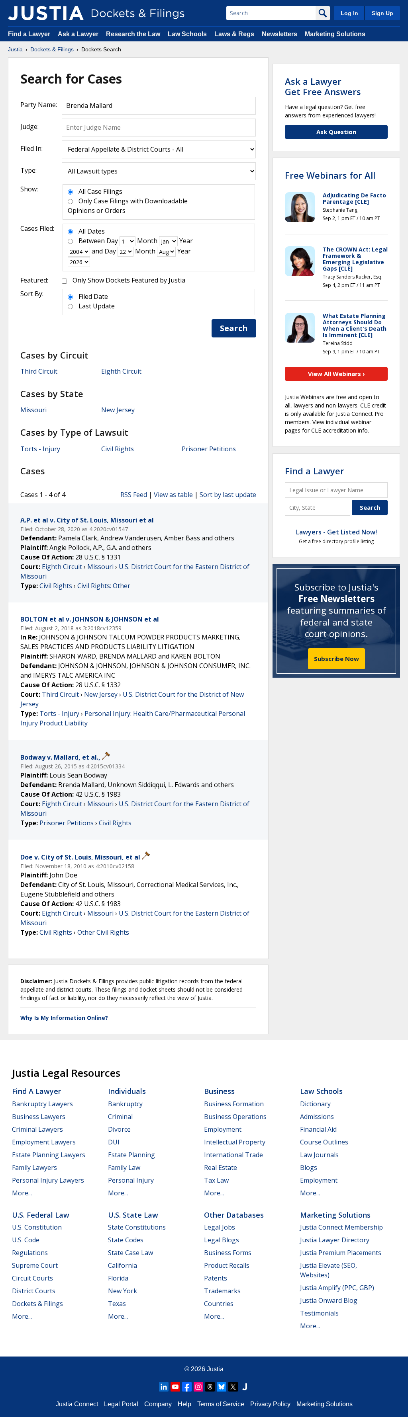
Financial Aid (318, 1129)
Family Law (124, 1167)
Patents (215, 1278)
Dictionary (315, 1103)
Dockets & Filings (37, 1303)
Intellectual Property (234, 1142)
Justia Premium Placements (340, 1252)
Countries (218, 1303)
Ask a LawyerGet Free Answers (323, 86)
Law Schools (187, 34)
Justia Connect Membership (341, 1227)
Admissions (317, 1116)
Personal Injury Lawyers (48, 1180)
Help (184, 1404)
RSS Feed (133, 494)
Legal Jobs (219, 1227)
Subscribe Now (336, 659)
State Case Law (130, 1252)
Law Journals (319, 1154)
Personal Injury (131, 1180)
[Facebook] (187, 1387)
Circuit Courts (32, 1278)
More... (22, 1193)
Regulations (30, 1252)
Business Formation (234, 1103)
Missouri (33, 409)
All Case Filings (100, 191)
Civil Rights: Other (103, 585)
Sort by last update (228, 494)
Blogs (308, 1167)
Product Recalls (226, 1265)
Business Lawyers (38, 1116)
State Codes (125, 1240)
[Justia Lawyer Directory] (244, 1387)
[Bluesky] (221, 1387)
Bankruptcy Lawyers (42, 1103)
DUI (114, 1142)
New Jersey (118, 409)
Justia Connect (77, 1404)
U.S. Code (25, 1240)
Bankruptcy (125, 1103)
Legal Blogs (221, 1240)
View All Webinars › (336, 374)
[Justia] (46, 13)
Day (112, 240)
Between (91, 240)
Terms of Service (220, 1404)
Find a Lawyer (29, 34)
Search (234, 328)
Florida (118, 1278)
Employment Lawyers (44, 1142)
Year (186, 240)
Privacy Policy (270, 1404)
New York (122, 1290)
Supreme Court (35, 1265)
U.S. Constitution (37, 1227)
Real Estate (220, 1167)
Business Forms (227, 1252)
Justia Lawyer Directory (334, 1240)
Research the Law (133, 34)
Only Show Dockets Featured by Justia (129, 280)
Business (219, 1091)
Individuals (127, 1091)
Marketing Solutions (335, 34)
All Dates (91, 231)
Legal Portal (121, 1404)
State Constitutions (137, 1227)
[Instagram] (198, 1387)
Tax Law (216, 1180)
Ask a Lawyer (79, 34)
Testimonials (319, 1313)
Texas (117, 1303)
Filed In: (31, 148)
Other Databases (234, 1215)
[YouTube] (175, 1387)
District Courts (33, 1290)
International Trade (233, 1154)
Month (147, 240)
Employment (222, 1129)
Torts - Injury (40, 448)
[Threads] (210, 1387)
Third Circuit (38, 371)
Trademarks (222, 1290)
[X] (233, 1387)
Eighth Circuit (121, 371)
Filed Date (93, 296)
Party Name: (38, 104)
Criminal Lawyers (37, 1129)
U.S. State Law (133, 1215)
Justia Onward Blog (328, 1300)
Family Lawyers (34, 1167)
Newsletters (279, 34)
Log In (349, 13)
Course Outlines (324, 1142)
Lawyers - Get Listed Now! (336, 532)
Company (158, 1404)
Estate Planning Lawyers (48, 1154)
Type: (28, 170)
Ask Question (336, 132)
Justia (215, 1369)
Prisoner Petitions (209, 448)
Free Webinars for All (330, 175)
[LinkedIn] (164, 1387)
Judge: (29, 126)
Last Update (96, 306)
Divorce (119, 1129)
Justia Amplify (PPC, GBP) (337, 1287)
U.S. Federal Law (40, 1215)
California (122, 1265)
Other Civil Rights (103, 932)
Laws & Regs (234, 34)
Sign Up (382, 13)
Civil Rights (117, 448)
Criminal (120, 1116)
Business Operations (235, 1116)
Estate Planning (131, 1154)
